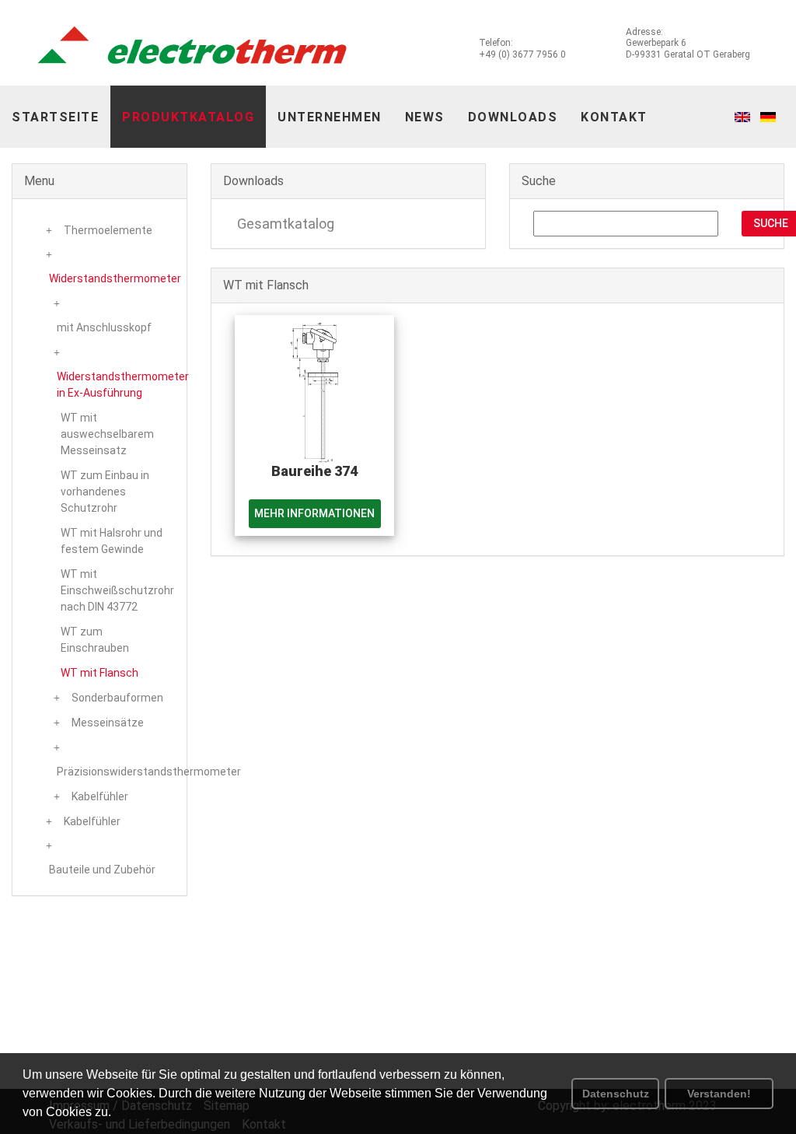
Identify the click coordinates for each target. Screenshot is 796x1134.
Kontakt (614, 117)
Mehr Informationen (314, 513)
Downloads (513, 117)
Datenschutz (615, 1093)
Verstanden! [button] (719, 1093)
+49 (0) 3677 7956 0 (522, 54)
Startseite (55, 117)
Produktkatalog (188, 117)
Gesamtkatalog (284, 223)
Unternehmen (330, 117)
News (425, 117)
